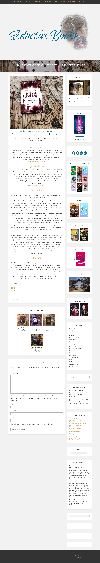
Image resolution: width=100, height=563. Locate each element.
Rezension (37, 1)
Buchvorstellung (74, 337)
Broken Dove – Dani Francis (77, 397)
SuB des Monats (51, 1)
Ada (12, 299)
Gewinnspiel (73, 344)
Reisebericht (73, 353)
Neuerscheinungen (75, 348)
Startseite (17, 1)
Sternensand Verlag (19, 138)
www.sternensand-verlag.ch (36, 161)
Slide (70, 359)
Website (12, 417)
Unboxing (72, 366)
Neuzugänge (73, 351)
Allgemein (72, 330)
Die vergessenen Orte (42, 134)
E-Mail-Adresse (15, 411)
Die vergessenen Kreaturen (23, 134)
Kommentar (14, 373)
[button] (12, 288)
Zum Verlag (55, 138)
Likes (14, 290)
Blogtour (72, 335)
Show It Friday (73, 357)
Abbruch (72, 328)
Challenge (72, 339)
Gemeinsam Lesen (74, 342)
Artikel (71, 333)
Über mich (27, 1)
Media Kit (72, 102)
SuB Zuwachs (73, 364)
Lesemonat (72, 346)
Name (12, 404)
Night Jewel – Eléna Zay (76, 390)
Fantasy (16, 299)
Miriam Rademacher (25, 299)
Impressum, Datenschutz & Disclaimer (73, 1)
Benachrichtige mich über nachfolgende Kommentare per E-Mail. (32, 424)
